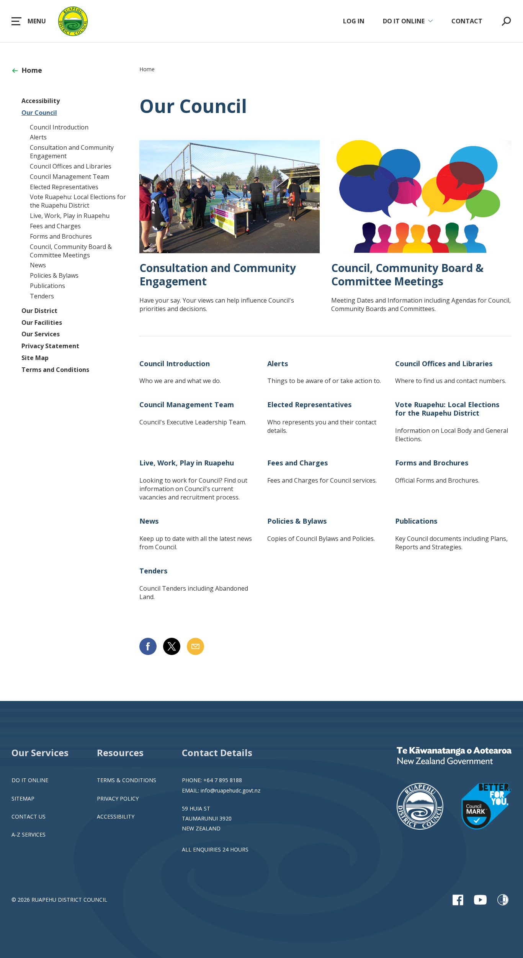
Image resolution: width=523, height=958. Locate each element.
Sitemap (22, 798)
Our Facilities (41, 322)
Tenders (42, 296)
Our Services (40, 334)
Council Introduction (59, 127)
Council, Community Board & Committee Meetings (71, 250)
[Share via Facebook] (148, 646)
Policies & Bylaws (54, 275)
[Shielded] (503, 900)
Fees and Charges (55, 226)
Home (31, 70)
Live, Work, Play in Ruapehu (70, 215)
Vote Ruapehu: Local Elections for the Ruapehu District (78, 201)
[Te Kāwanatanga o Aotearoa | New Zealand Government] (454, 756)
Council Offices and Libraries (70, 166)
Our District (39, 310)
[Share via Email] (195, 646)
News (38, 265)
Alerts (38, 137)
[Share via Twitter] (171, 646)
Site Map (35, 358)
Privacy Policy (118, 798)
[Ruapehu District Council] (454, 807)
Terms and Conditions (55, 369)
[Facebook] (457, 900)
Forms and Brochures (61, 236)
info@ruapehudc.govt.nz (230, 790)
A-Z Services (28, 834)
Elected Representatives (64, 187)
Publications (47, 286)
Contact (466, 21)
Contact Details (217, 752)
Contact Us (28, 816)
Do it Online (29, 780)
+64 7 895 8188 (222, 780)
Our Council (39, 112)
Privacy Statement (50, 346)
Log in (353, 21)
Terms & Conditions (126, 780)
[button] (28, 21)
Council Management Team (69, 176)
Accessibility (40, 101)
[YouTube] (480, 900)
